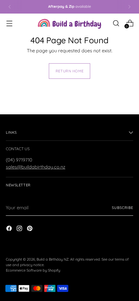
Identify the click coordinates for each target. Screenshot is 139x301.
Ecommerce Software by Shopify (33, 270)
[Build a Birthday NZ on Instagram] (20, 229)
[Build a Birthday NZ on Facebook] (10, 229)
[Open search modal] (116, 23)
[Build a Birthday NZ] (69, 23)
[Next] (129, 7)
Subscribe (122, 207)
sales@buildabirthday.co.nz (35, 167)
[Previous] (10, 7)
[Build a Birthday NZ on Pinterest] (30, 229)
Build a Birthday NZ (53, 259)
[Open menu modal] (9, 23)
